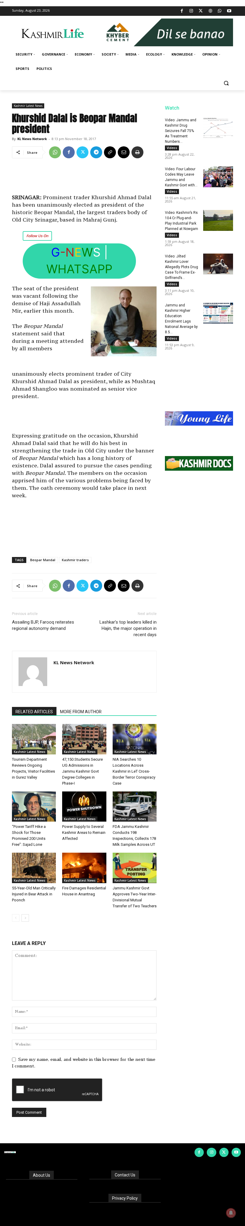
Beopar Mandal (42, 560)
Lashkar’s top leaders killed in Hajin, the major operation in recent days (128, 628)
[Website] (210, 11)
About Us (41, 1175)
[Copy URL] (110, 152)
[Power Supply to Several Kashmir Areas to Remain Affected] (84, 806)
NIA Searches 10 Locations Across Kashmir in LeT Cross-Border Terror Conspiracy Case (134, 771)
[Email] (124, 152)
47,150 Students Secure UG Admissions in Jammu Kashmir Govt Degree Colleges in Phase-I (82, 771)
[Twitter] (201, 11)
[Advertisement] (84, 178)
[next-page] (25, 918)
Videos (172, 148)
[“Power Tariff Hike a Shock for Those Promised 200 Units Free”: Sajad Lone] (34, 806)
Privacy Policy (125, 1198)
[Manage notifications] (231, 1213)
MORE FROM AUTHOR (81, 711)
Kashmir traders (75, 560)
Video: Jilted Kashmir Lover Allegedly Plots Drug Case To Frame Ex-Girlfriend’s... (181, 267)
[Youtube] (229, 11)
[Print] (137, 152)
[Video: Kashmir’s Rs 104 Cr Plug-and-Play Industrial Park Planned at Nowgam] (218, 220)
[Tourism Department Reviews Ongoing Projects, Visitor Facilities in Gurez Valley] (34, 739)
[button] (226, 83)
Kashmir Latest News (28, 106)
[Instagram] (191, 11)
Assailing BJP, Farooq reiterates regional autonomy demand (43, 625)
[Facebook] (182, 11)
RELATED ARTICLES (34, 711)
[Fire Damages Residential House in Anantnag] (84, 868)
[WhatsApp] (220, 11)
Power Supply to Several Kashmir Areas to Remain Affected (83, 832)
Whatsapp (79, 269)
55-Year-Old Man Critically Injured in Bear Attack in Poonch (34, 894)
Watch (172, 108)
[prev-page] (15, 918)
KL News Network (32, 138)
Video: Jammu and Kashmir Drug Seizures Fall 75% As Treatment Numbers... (180, 131)
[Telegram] (96, 152)
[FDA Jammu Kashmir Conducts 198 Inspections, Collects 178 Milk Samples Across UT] (135, 806)
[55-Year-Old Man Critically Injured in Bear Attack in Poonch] (34, 868)
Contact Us (125, 1175)
